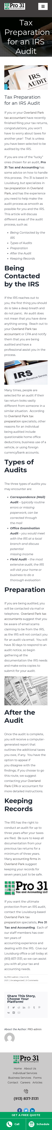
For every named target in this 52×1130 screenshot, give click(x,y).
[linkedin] (32, 1110)
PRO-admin (12, 977)
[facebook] (19, 1110)
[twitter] (26, 1110)
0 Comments (32, 980)
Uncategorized (17, 980)
